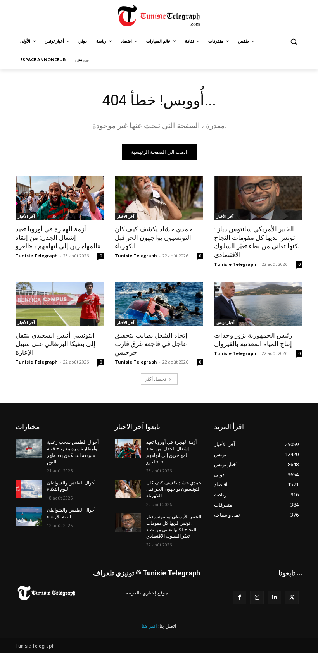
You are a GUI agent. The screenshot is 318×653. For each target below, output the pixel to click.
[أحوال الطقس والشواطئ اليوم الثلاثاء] (29, 489)
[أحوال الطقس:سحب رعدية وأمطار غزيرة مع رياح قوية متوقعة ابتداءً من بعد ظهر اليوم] (29, 448)
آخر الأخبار (26, 216)
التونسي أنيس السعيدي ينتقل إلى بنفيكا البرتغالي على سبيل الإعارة (55, 343)
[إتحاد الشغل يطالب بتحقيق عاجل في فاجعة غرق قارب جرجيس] (159, 304)
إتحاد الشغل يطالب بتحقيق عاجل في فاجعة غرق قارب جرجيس (151, 343)
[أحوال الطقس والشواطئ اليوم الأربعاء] (29, 516)
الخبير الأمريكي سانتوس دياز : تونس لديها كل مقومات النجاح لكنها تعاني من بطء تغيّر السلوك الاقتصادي (257, 241)
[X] (292, 597)
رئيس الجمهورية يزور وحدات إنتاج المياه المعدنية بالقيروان (253, 339)
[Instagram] (257, 597)
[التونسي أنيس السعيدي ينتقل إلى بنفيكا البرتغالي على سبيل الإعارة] (60, 304)
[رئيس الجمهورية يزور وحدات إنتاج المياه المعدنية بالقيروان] (258, 304)
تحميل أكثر (155, 379)
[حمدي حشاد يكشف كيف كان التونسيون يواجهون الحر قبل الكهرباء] (159, 198)
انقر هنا (149, 625)
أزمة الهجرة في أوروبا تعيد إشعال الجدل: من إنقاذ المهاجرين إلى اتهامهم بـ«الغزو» (58, 237)
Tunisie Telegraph (37, 255)
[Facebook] (239, 597)
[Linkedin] (274, 597)
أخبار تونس (225, 322)
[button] (293, 41)
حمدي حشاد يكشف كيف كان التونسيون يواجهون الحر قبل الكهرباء (154, 237)
